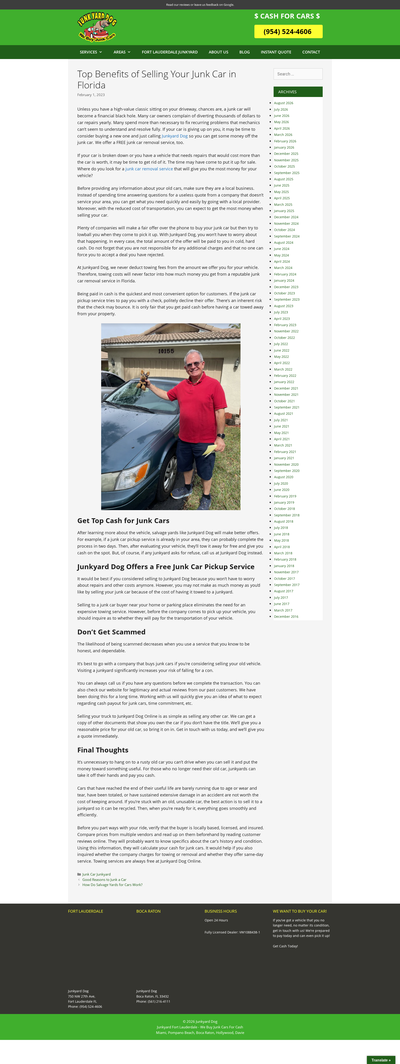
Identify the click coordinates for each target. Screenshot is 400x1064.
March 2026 (283, 134)
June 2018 (281, 534)
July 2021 (281, 420)
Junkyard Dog (175, 136)
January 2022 (284, 382)
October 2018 (284, 508)
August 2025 (283, 179)
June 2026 (281, 115)
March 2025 (283, 204)
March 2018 (283, 553)
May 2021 (281, 433)
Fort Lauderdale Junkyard (170, 52)
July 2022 (281, 344)
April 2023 (282, 318)
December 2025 (286, 153)
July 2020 (281, 483)
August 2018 (283, 521)
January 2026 (284, 147)
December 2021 (286, 388)
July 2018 (281, 527)
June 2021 (281, 426)
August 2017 (283, 591)
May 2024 (281, 255)
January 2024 (284, 280)
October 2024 (284, 230)
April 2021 (282, 439)
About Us (218, 52)
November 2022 (286, 331)
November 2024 (286, 223)
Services (88, 52)
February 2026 (285, 141)
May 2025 (281, 192)
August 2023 (283, 306)
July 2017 (281, 597)
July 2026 (281, 109)
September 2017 (287, 585)
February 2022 (285, 375)
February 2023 (285, 325)
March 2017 (283, 610)
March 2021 (283, 445)
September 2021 (287, 407)
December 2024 (286, 217)
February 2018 (285, 559)
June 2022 (281, 350)
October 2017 (284, 578)
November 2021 (286, 394)
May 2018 (281, 540)
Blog (244, 52)
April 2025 (282, 198)
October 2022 (284, 337)
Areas (119, 52)
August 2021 (283, 413)
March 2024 (283, 267)
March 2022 (283, 369)
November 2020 (286, 464)
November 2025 (286, 160)
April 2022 (282, 363)
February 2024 (285, 274)
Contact (311, 52)
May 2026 (281, 122)
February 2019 (285, 496)
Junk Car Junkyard (96, 874)
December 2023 (286, 287)
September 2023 (287, 299)
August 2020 (283, 477)
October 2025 (284, 166)
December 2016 (286, 616)
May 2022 (281, 356)
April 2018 (282, 547)
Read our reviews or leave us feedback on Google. (200, 5)
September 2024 (287, 236)
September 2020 (287, 470)
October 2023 (284, 293)
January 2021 (284, 458)
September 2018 (287, 515)
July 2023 (281, 312)
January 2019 (284, 502)
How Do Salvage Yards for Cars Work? (112, 884)
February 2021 (285, 451)
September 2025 (287, 173)
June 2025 (281, 185)
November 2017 (286, 572)
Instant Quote (276, 52)
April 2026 (282, 128)
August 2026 (283, 103)
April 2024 (282, 261)
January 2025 (284, 211)
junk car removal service (148, 169)
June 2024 (281, 248)
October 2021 (284, 401)
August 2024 (283, 242)
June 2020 (281, 489)
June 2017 (281, 604)
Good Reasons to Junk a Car (104, 879)
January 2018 (284, 566)
